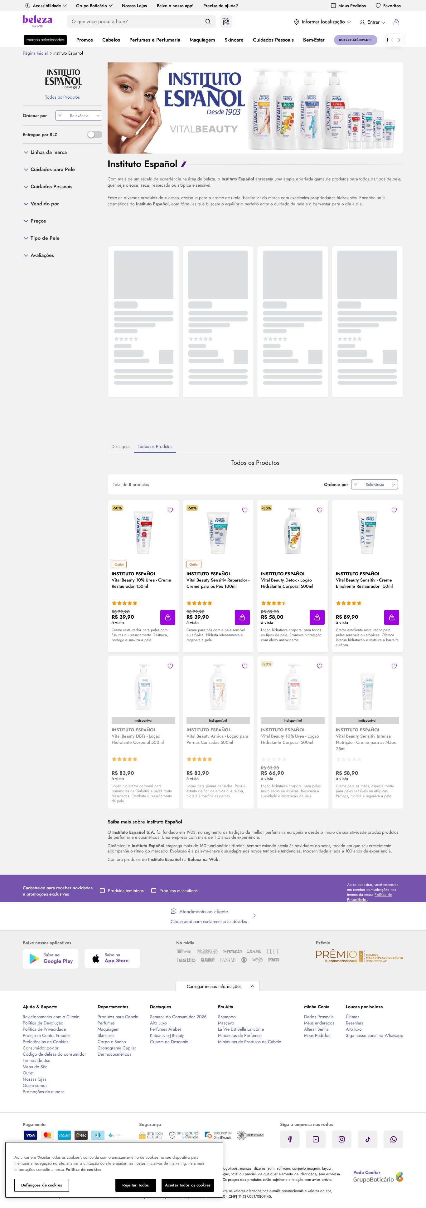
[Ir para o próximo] (399, 40)
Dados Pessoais (319, 1017)
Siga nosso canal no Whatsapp (374, 1035)
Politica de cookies (83, 1169)
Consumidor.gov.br (41, 1048)
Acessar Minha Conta (372, 22)
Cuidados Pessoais (273, 39)
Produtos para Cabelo (118, 1017)
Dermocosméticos (114, 1054)
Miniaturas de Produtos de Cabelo (249, 1042)
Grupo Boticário (91, 5)
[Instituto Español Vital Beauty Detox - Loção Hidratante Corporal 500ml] (293, 530)
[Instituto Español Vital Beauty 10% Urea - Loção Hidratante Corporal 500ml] (293, 686)
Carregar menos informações (214, 986)
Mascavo (226, 1023)
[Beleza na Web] (37, 22)
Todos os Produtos (155, 446)
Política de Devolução (43, 1023)
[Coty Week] (45, 40)
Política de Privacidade (44, 1029)
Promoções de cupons (44, 1091)
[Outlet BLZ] (355, 40)
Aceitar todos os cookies (188, 1185)
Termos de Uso (37, 1060)
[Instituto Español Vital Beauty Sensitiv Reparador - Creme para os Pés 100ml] (218, 530)
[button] (170, 510)
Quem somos (35, 1085)
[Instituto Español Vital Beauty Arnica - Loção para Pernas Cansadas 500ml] (218, 686)
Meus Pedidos (352, 5)
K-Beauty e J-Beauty (167, 1035)
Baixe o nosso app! (175, 5)
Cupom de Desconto (169, 1042)
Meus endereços (319, 1023)
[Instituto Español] (62, 78)
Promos (84, 39)
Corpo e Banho (112, 1042)
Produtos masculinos (178, 890)
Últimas (352, 1017)
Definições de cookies (41, 1185)
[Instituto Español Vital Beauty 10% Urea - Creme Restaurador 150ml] (143, 530)
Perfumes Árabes (166, 1029)
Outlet (28, 1073)
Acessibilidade (47, 5)
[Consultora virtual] (226, 21)
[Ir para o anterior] (392, 40)
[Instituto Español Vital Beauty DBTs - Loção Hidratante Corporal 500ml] (143, 686)
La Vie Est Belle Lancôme (241, 1029)
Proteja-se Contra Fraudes (46, 1035)
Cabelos (111, 39)
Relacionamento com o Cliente (51, 1017)
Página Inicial (36, 53)
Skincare (234, 39)
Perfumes (106, 1023)
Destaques (120, 446)
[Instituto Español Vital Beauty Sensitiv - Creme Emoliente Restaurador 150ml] (367, 530)
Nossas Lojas (134, 5)
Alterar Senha (316, 1029)
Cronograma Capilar (117, 1048)
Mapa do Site (35, 1066)
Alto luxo (354, 1029)
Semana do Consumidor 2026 (178, 1017)
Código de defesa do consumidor (54, 1054)
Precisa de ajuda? (220, 5)
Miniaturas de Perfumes (239, 1035)
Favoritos (392, 5)
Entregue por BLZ (40, 134)
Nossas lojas (34, 1079)
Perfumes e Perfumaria (154, 39)
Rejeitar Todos (135, 1185)
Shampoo (227, 1017)
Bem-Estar (314, 39)
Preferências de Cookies (45, 1042)
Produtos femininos (126, 890)
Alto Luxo (158, 1023)
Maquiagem (202, 39)
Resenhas (354, 1023)
